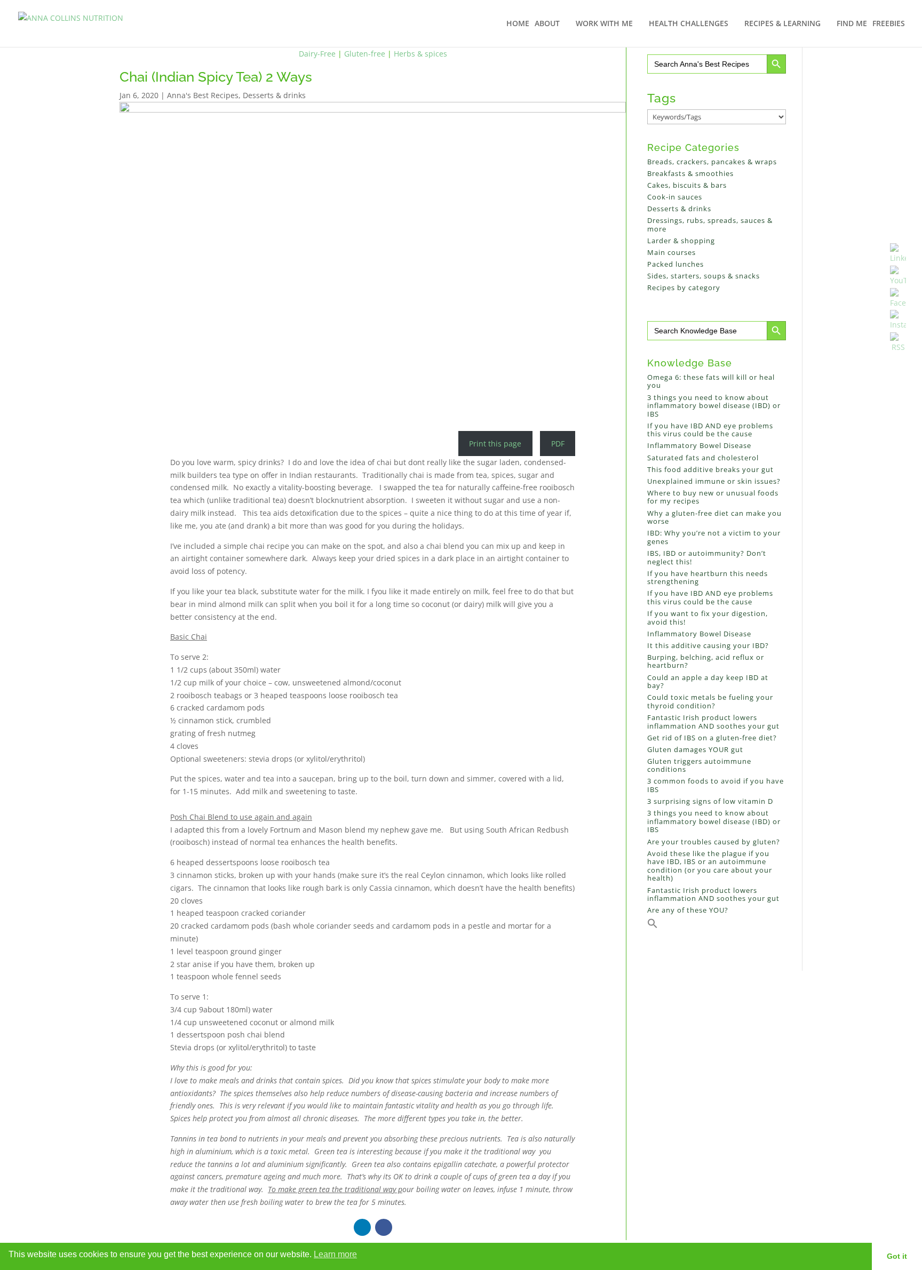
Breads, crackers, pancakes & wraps (712, 161)
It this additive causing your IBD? (708, 645)
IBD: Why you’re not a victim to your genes (714, 537)
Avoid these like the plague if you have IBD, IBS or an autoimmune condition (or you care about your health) (709, 866)
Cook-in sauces (674, 197)
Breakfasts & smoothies (690, 173)
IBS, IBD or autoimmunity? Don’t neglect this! (706, 557)
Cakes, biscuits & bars (687, 185)
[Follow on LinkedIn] (362, 1227)
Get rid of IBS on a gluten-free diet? (712, 737)
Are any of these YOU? (687, 910)
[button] (652, 926)
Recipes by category (683, 287)
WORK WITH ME (604, 24)
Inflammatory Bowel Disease (699, 445)
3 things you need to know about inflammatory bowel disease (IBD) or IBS (714, 406)
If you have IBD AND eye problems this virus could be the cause (710, 430)
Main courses (671, 252)
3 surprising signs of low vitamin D (710, 801)
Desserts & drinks (274, 95)
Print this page (495, 443)
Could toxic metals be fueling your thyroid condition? (710, 701)
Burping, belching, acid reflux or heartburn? (705, 661)
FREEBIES (888, 24)
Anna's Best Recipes (203, 95)
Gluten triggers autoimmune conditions (699, 765)
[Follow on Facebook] (383, 1227)
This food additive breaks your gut (710, 469)
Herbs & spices (420, 54)
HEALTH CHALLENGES (688, 24)
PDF (558, 443)
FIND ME (852, 24)
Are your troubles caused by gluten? (713, 841)
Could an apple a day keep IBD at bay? (707, 682)
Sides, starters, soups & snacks (703, 276)
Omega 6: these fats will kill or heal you (711, 381)
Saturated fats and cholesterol (703, 457)
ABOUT (547, 24)
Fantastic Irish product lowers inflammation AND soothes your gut (713, 722)
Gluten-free (364, 54)
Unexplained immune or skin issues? (714, 481)
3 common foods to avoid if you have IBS (715, 785)
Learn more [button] (335, 1254)
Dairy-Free (317, 54)
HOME (517, 24)
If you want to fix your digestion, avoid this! (707, 618)
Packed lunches (675, 264)
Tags (661, 98)
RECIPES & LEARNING (782, 24)
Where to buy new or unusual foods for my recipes (712, 497)
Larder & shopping (681, 240)
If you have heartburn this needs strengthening (707, 578)
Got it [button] (897, 1256)
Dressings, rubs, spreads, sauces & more (710, 224)
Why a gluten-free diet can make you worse (714, 517)
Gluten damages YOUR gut (695, 749)
